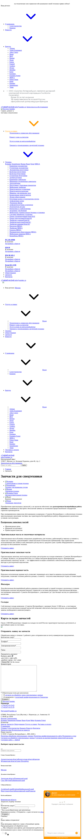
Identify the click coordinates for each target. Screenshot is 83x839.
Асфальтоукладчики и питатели (21, 205)
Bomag (12, 58)
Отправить (5, 699)
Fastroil (12, 64)
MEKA (12, 77)
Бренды (8, 46)
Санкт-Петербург (22, 761)
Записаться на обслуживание (37, 107)
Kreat (11, 72)
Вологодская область (25, 759)
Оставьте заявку (7, 4)
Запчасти (8, 275)
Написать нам (6, 730)
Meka (32, 720)
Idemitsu (12, 70)
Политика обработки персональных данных (17, 736)
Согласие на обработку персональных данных (18, 738)
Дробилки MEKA (16, 228)
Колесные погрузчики (18, 172)
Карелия (36, 759)
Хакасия (32, 791)
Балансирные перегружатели (20, 195)
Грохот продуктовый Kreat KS (21, 218)
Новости (8, 30)
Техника (8, 162)
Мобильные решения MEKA (20, 234)
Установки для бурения (18, 211)
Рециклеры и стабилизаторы (20, 209)
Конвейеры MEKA (16, 236)
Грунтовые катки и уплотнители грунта (24, 199)
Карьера (12, 28)
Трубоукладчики (16, 177)
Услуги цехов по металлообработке (22, 141)
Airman (12, 48)
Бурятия (16, 789)
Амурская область (7, 778)
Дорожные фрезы (16, 203)
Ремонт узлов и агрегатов (19, 137)
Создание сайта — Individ (10, 740)
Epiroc (12, 62)
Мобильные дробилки (18, 187)
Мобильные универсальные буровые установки (27, 212)
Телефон (4, 641)
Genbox (12, 66)
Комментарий (6, 664)
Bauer (12, 54)
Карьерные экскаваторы (18, 166)
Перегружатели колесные (19, 191)
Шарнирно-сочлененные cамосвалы (23, 181)
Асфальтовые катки (17, 201)
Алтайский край (7, 789)
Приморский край (21, 778)
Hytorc (12, 68)
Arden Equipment (16, 50)
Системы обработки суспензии (21, 214)
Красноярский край (22, 791)
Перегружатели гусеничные (20, 189)
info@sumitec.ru (20, 107)
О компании (10, 24)
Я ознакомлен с (25, 697)
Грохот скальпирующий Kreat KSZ (22, 216)
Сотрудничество (16, 26)
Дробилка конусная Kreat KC (20, 222)
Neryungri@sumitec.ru (9, 711)
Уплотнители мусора (17, 207)
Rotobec (12, 83)
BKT (11, 56)
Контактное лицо (7, 637)
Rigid (11, 81)
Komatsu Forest (15, 76)
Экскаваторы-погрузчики (19, 170)
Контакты (8, 277)
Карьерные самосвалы (18, 179)
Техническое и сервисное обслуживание (24, 133)
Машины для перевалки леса (20, 193)
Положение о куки (69, 736)
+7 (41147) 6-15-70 (7, 707)
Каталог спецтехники (9, 718)
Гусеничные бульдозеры (18, 176)
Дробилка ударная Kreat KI (19, 220)
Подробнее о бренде (12, 244)
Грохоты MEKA (15, 230)
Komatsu (13, 74)
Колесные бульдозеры (18, 174)
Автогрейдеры (15, 183)
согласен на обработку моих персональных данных (24, 695)
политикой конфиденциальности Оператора (31, 697)
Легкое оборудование (17, 197)
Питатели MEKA (16, 226)
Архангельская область (9, 759)
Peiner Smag (14, 79)
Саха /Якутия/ (6, 780)
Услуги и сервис (11, 131)
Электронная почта (8, 646)
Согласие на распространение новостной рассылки (54, 738)
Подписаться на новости (21, 730)
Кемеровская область (8, 800)
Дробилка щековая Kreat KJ (20, 224)
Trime (12, 87)
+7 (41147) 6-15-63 (7, 705)
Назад (44, 321)
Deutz (12, 60)
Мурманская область (8, 761)
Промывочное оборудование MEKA (23, 232)
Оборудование (10, 273)
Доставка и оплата (12, 450)
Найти (24, 465)
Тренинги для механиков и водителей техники (27, 145)
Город (3, 650)
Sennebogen (14, 85)
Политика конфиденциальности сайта (48, 736)
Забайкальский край (26, 789)
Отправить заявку (7, 548)
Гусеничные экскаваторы (19, 168)
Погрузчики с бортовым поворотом (23, 185)
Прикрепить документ (9, 654)
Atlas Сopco (14, 52)
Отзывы (4, 728)
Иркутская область (8, 791)
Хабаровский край (18, 780)
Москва (18, 288)
